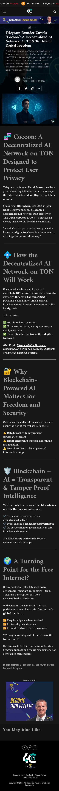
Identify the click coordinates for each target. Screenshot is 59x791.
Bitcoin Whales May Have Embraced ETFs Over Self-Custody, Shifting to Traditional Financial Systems (29, 349)
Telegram (17, 668)
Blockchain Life (26, 206)
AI (20, 665)
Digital (50, 665)
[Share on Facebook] (19, 88)
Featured (7, 668)
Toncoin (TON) (36, 297)
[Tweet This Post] (26, 88)
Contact (29, 775)
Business (26, 665)
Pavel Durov (35, 187)
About (21, 775)
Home (15, 775)
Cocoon (35, 665)
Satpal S (28, 78)
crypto (43, 665)
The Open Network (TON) (19, 217)
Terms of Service (30, 777)
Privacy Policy (40, 775)
